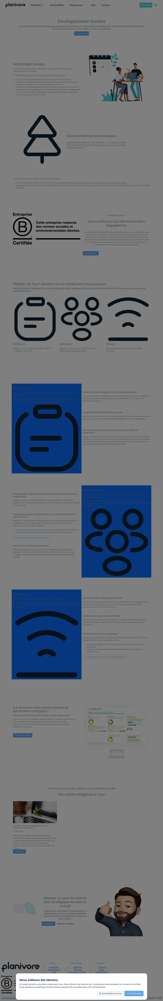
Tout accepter (135, 993)
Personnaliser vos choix (111, 993)
